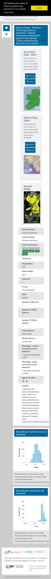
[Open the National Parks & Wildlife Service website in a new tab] (41, 553)
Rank (24, 294)
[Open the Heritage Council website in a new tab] (17, 553)
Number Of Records (30, 302)
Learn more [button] (8, 12)
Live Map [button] (31, 81)
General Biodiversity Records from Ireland (21, 16)
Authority (26, 279)
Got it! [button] (39, 8)
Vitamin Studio (44, 577)
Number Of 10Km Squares (29, 311)
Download (31, 76)
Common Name (28, 237)
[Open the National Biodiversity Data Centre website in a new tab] (7, 553)
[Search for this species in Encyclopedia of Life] (26, 381)
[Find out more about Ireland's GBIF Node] (14, 566)
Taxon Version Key (30, 245)
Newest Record (28, 338)
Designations (27, 263)
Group (24, 286)
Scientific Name (28, 229)
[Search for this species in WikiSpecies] (23, 381)
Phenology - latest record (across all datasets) (29, 364)
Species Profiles (28, 378)
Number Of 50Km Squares (29, 321)
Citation (25, 385)
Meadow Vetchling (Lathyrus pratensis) (20, 19)
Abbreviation (27, 271)
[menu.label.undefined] (42, 443)
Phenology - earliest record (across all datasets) (30, 348)
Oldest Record (28, 330)
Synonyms (26, 258)
